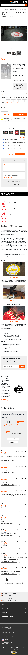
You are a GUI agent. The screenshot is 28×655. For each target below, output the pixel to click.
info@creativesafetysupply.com (14, 184)
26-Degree (13, 102)
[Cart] (26, 2)
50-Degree (24, 102)
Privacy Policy (5, 647)
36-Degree (19, 102)
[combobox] (14, 5)
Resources (5, 612)
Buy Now (6, 114)
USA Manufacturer (9, 639)
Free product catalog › (9, 169)
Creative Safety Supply (13, 649)
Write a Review (14, 445)
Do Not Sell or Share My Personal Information (17, 647)
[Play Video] (14, 53)
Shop (3, 604)
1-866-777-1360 (13, 183)
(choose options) (12, 147)
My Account (5, 608)
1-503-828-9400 (11, 634)
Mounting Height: (5, 63)
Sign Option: (4, 91)
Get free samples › (8, 177)
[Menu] (2, 2)
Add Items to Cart (20, 154)
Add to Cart (21, 114)
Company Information (7, 616)
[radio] (20, 421)
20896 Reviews (9, 427)
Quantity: (3, 107)
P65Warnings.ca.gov (7, 121)
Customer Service (6, 620)
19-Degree (8, 102)
